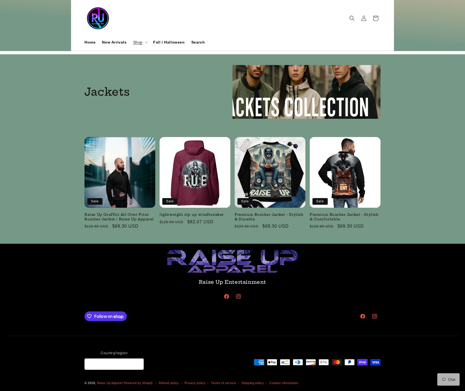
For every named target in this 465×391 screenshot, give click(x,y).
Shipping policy (253, 383)
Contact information (283, 383)
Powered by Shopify (138, 383)
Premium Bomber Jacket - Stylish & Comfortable (344, 216)
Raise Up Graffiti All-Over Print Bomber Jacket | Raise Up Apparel (119, 216)
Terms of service (223, 383)
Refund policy (169, 383)
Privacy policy (195, 383)
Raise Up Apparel (110, 383)
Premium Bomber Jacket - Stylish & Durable (269, 216)
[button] (140, 42)
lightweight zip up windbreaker (192, 214)
